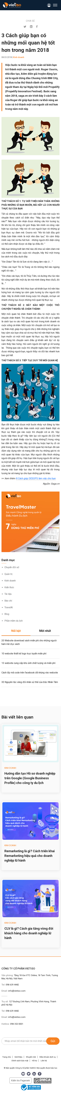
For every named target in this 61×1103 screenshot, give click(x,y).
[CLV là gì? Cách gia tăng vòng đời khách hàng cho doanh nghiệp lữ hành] (30, 898)
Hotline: (12, 1024)
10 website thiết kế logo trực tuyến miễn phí (23, 653)
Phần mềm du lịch (13, 620)
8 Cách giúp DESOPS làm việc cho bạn (36, 478)
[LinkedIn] (34, 1074)
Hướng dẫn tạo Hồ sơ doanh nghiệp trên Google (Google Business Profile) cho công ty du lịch (29, 778)
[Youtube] (23, 1074)
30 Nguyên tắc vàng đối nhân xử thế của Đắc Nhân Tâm (29, 682)
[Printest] (31, 26)
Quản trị (8, 574)
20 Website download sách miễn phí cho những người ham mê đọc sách (29, 642)
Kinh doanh (10, 580)
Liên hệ (44, 1061)
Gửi (53, 1041)
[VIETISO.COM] (12, 5)
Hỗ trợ (34, 1061)
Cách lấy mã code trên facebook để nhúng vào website (29, 672)
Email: (13, 991)
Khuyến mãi (31, 1057)
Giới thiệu (18, 1057)
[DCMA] (43, 1080)
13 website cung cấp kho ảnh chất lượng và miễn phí (28, 663)
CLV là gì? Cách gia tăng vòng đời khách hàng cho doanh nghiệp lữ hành (28, 933)
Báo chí (8, 600)
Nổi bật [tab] (16, 631)
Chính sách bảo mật (19, 1061)
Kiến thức (9, 587)
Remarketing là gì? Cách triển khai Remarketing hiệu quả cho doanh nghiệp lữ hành (29, 855)
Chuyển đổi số (11, 567)
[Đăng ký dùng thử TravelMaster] (30, 522)
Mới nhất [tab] (45, 631)
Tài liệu (8, 594)
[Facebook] (37, 26)
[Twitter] (25, 26)
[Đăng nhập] (49, 5)
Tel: (10, 984)
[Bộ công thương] (30, 1087)
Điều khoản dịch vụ (48, 1057)
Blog (6, 614)
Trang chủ (6, 1057)
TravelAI (8, 607)
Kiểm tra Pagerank (20, 1080)
